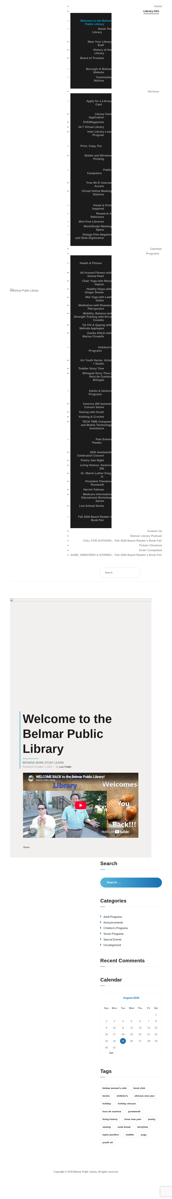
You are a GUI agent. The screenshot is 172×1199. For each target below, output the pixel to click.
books (106, 1095)
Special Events (112, 939)
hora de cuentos (111, 1111)
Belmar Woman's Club (114, 1088)
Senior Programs (113, 933)
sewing (106, 1127)
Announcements (30, 758)
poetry (151, 1119)
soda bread (124, 1127)
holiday (106, 1103)
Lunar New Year (132, 1119)
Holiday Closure (127, 1103)
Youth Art (107, 1142)
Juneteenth (134, 1111)
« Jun (110, 1052)
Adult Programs (112, 916)
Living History (110, 1119)
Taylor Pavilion (110, 1134)
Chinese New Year (145, 1095)
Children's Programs (115, 928)
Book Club (139, 1088)
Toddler (130, 1134)
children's (122, 1095)
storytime (142, 1127)
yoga (143, 1134)
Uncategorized (112, 945)
